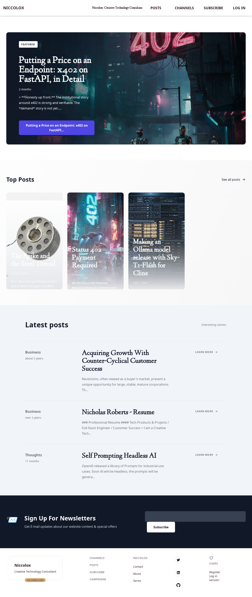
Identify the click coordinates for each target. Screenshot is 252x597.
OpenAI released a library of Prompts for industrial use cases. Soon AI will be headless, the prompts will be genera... (123, 471)
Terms (137, 581)
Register (214, 572)
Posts (155, 8)
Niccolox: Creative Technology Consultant (117, 7)
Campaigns (98, 579)
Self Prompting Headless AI (119, 456)
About (137, 574)
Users (213, 563)
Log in (239, 8)
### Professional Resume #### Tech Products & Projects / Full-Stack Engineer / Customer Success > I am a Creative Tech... (125, 428)
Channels (184, 8)
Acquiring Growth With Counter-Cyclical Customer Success (119, 361)
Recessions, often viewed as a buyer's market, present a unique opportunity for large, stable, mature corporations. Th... (125, 384)
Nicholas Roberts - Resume (118, 412)
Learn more (204, 352)
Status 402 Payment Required (86, 257)
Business (33, 352)
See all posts (231, 179)
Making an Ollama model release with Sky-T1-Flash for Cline (156, 258)
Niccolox (13, 7)
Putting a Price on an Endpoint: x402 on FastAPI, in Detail (55, 70)
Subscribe (213, 8)
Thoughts (33, 455)
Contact (138, 566)
